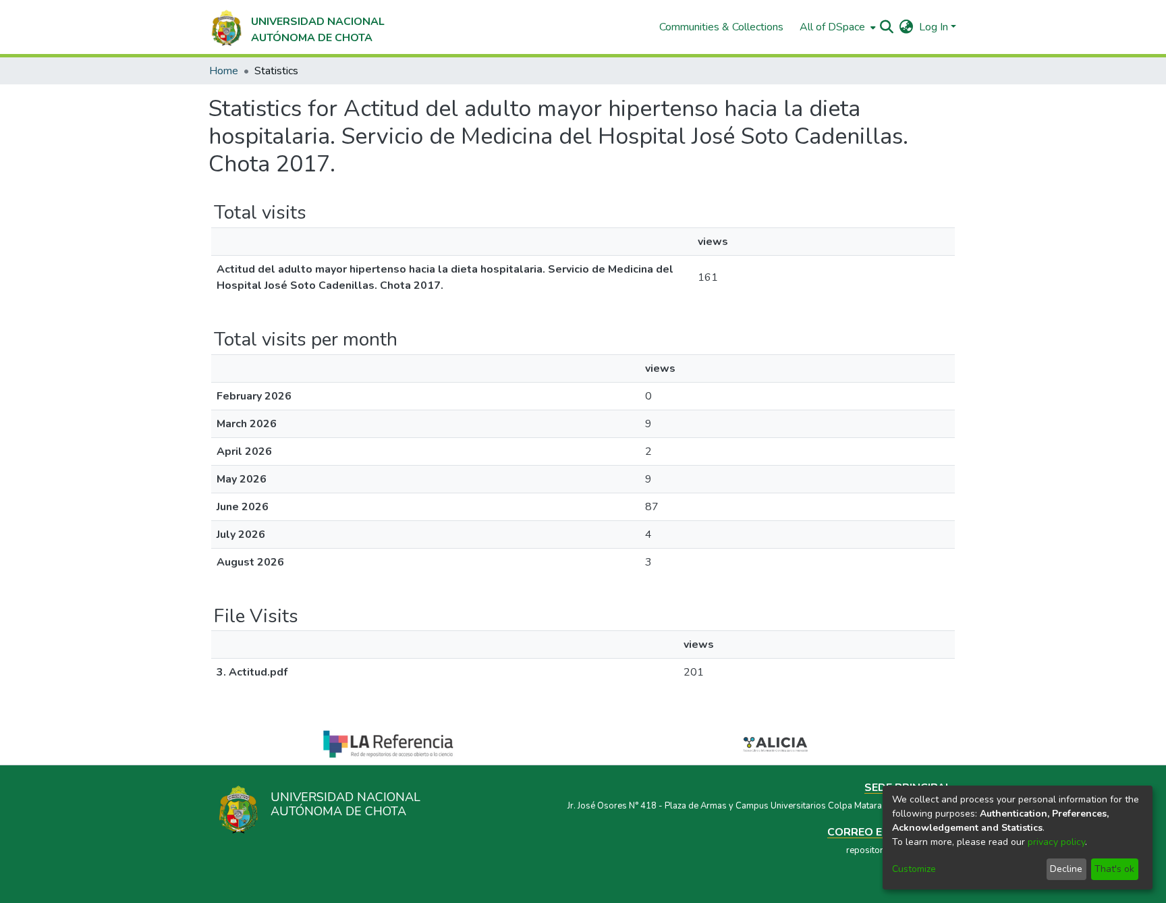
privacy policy (1056, 842)
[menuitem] (836, 27)
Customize (914, 869)
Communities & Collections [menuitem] (721, 27)
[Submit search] (887, 27)
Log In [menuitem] (933, 27)
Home (223, 70)
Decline (1066, 869)
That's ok (1114, 869)
